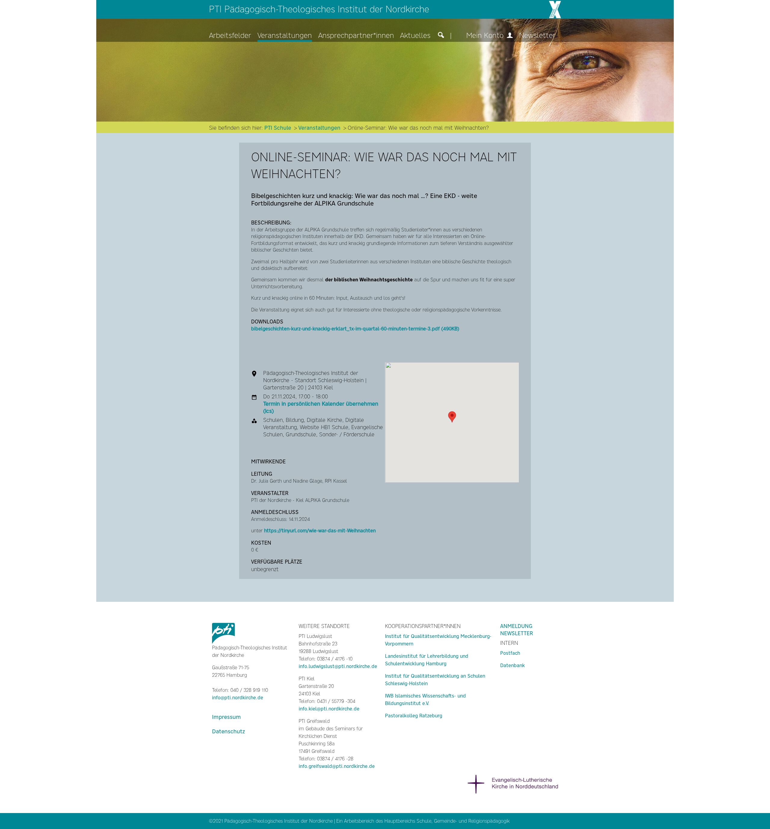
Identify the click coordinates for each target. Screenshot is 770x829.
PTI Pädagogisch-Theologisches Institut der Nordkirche (319, 9)
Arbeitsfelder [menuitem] (230, 35)
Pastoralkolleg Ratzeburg (413, 716)
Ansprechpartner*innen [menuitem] (356, 35)
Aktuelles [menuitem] (415, 35)
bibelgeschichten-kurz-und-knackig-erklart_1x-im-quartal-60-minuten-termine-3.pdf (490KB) (355, 329)
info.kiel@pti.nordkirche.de (329, 709)
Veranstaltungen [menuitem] (284, 35)
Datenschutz (228, 731)
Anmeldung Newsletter (516, 630)
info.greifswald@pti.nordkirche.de (337, 766)
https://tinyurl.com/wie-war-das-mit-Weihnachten (320, 530)
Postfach (510, 653)
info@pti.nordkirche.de (237, 697)
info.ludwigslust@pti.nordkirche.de (338, 666)
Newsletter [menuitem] (537, 35)
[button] (452, 416)
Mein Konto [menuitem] (486, 35)
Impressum (226, 717)
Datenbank (512, 665)
